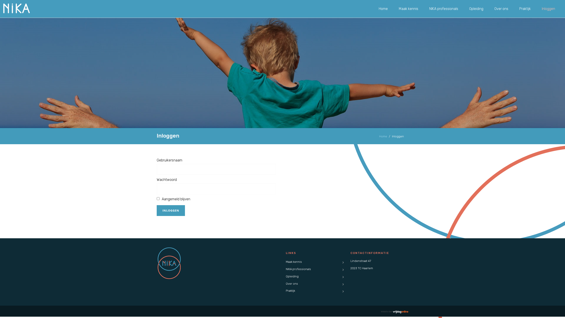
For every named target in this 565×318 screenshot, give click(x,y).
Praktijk (525, 9)
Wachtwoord (167, 180)
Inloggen (548, 9)
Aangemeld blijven (176, 199)
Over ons (501, 9)
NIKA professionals (443, 9)
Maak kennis (408, 9)
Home (383, 9)
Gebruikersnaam (169, 160)
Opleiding (476, 9)
